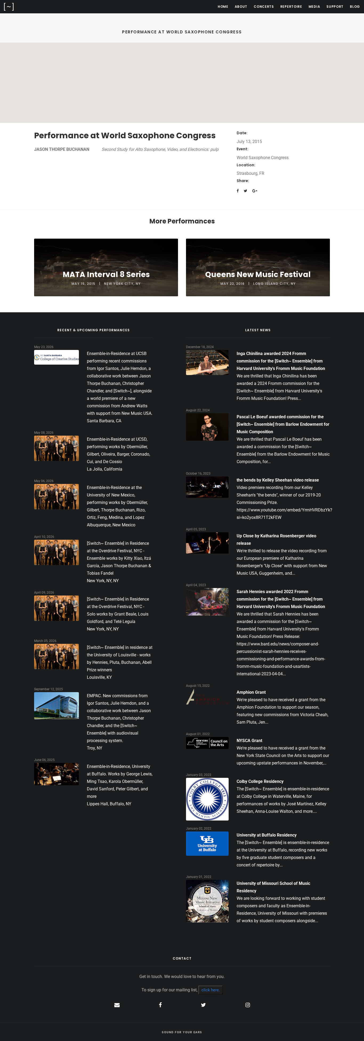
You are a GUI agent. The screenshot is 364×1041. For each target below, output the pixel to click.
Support (334, 6)
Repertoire (291, 6)
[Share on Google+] (254, 191)
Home (223, 6)
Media (314, 6)
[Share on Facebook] (238, 191)
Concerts (264, 6)
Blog (355, 6)
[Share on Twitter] (245, 191)
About (241, 6)
